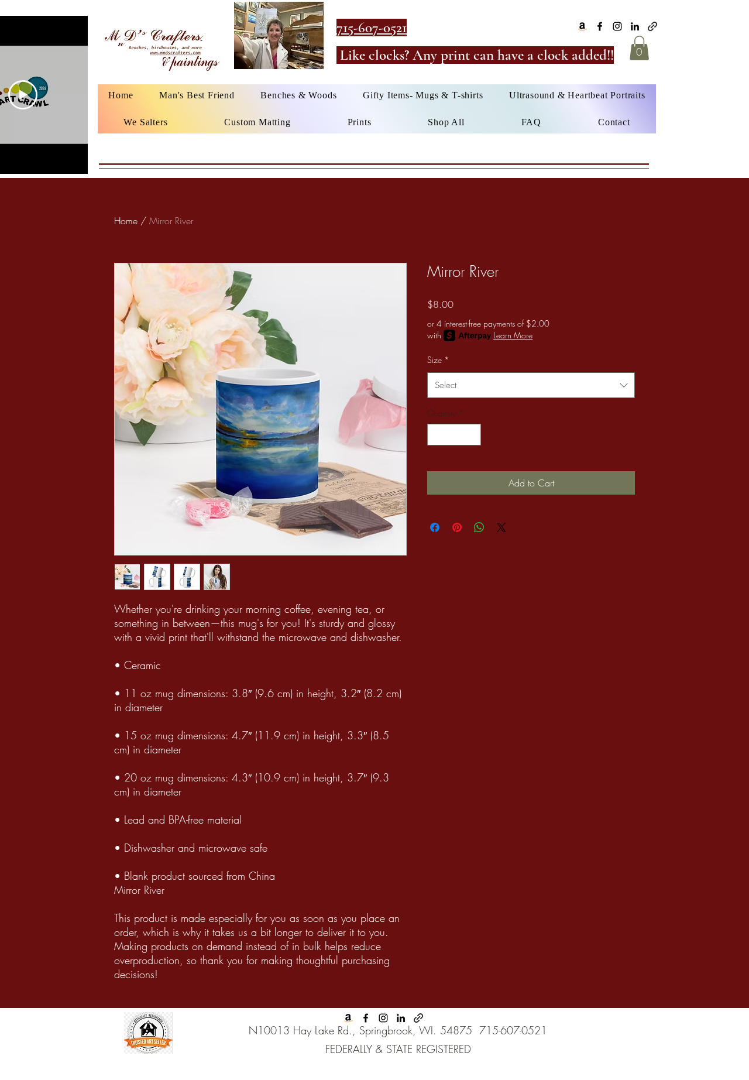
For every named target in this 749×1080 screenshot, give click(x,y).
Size (438, 359)
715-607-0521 (513, 1030)
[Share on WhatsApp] (479, 527)
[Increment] (472, 434)
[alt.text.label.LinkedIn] (635, 26)
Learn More (512, 335)
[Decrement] (436, 434)
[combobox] (531, 385)
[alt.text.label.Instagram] (617, 26)
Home (126, 220)
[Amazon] (582, 26)
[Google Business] (652, 26)
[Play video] (22, 94)
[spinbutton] (454, 434)
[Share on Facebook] (435, 527)
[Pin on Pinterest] (457, 527)
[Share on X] (501, 527)
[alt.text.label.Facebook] (600, 26)
